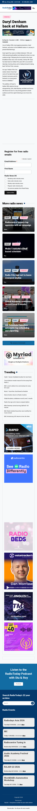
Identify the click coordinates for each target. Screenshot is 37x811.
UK (22, 2)
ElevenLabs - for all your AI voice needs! (18, 808)
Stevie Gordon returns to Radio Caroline (15, 395)
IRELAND (26, 2)
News (7, 217)
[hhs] (18, 536)
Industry (6, 17)
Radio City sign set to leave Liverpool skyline (18, 276)
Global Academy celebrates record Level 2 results (18, 303)
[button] (32, 703)
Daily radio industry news (15, 181)
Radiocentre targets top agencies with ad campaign (18, 223)
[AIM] (18, 438)
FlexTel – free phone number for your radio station (18, 802)
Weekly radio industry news (15, 183)
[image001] (18, 636)
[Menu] (33, 8)
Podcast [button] (18, 684)
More (23, 724)
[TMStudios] (18, 606)
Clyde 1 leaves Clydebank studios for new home (17, 377)
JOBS (31, 2)
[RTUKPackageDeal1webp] (18, 32)
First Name (9, 169)
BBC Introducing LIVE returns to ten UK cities (17, 416)
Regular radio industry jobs (15, 186)
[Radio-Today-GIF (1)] (18, 468)
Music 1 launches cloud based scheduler (16, 250)
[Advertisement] (18, 122)
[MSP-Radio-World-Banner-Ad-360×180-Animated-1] (18, 358)
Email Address (11, 161)
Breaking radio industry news (16, 178)
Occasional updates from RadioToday (18, 188)
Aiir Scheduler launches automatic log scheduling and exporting (17, 328)
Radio (15, 217)
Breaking (26, 297)
